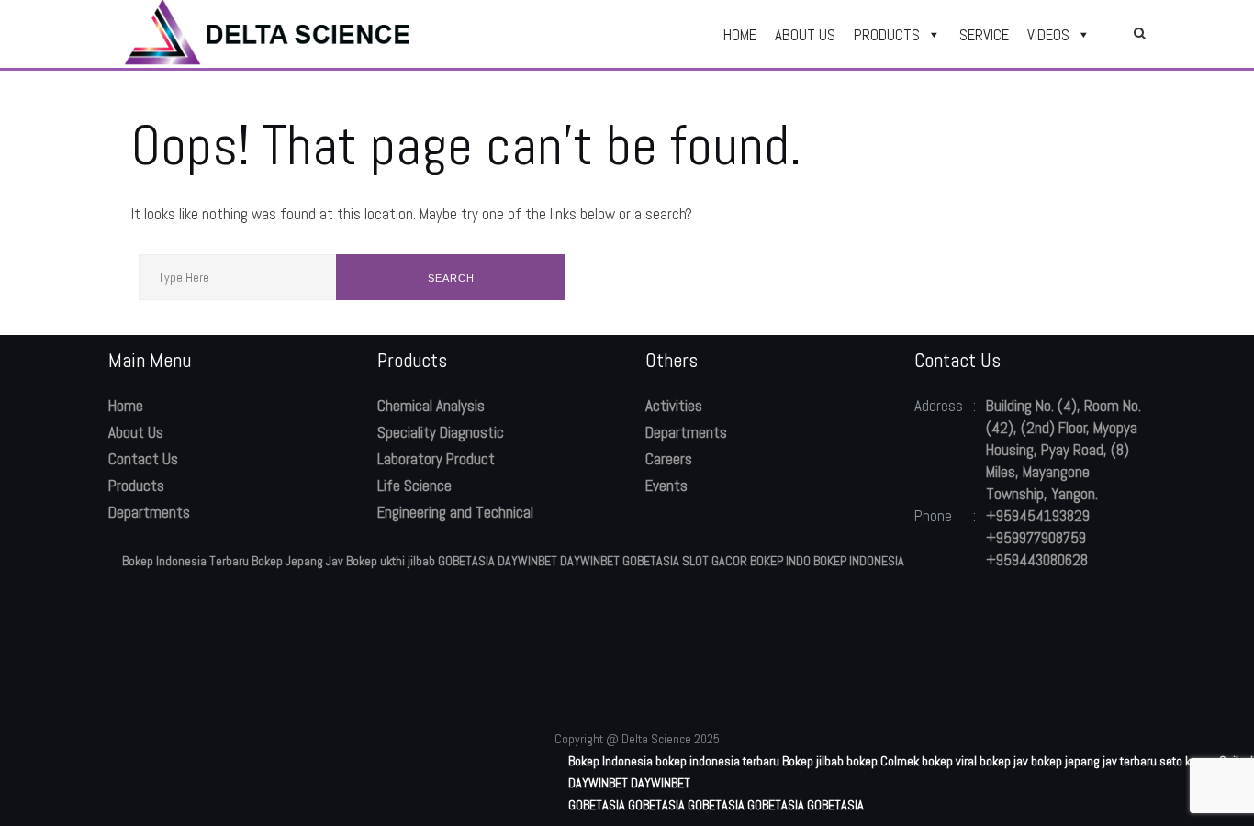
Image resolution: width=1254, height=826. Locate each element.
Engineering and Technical (455, 512)
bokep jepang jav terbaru (1094, 761)
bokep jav (1004, 761)
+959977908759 (1036, 538)
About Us (135, 432)
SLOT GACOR (714, 561)
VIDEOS (1048, 35)
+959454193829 (1038, 516)
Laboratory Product (436, 459)
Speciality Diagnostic (440, 432)
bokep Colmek (882, 761)
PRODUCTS (887, 35)
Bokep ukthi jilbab (390, 561)
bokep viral (949, 761)
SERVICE (984, 35)
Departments (149, 512)
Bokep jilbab (813, 761)
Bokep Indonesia (610, 761)
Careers (668, 459)
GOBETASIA (466, 561)
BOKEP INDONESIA (858, 561)
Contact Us (143, 459)
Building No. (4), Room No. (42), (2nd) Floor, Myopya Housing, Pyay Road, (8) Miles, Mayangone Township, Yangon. (1063, 450)
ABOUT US (805, 35)
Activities (673, 406)
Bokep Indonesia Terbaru (185, 561)
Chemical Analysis (431, 406)
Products (136, 485)
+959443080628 (1037, 560)
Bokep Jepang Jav (297, 561)
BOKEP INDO (780, 561)
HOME (739, 35)
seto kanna (1187, 761)
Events (666, 485)
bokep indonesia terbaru (717, 761)
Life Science (414, 485)
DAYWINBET (527, 561)
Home (125, 406)
